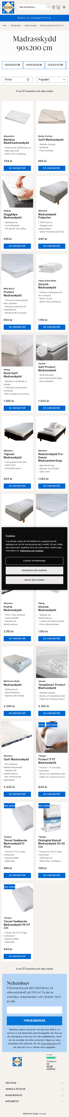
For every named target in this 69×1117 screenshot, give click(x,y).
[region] (34, 558)
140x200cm (34, 65)
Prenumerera (34, 1020)
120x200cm (12, 65)
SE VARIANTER (17, 168)
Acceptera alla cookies (34, 570)
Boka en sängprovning (34, 18)
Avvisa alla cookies (34, 580)
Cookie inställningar (34, 561)
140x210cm (55, 65)
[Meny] (64, 7)
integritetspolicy (49, 1044)
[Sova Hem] (8, 7)
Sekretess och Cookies (31, 551)
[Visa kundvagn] (58, 7)
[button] (48, 6)
